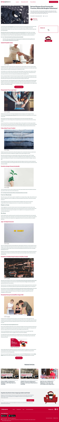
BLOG (9, 1)
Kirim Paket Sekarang (29, 409)
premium (21, 280)
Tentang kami (19, 409)
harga (19, 280)
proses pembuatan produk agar (16, 288)
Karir (23, 409)
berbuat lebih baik (22, 32)
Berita (14, 409)
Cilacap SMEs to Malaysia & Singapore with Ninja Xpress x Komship (8, 383)
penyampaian (8, 115)
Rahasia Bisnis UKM (24, 1)
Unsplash (8, 111)
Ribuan (5, 192)
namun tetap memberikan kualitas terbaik (29, 280)
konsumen (24, 288)
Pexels (8, 64)
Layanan (17, 1)
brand (2, 249)
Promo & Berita (33, 1)
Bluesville (11, 26)
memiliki (29, 288)
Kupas (5, 324)
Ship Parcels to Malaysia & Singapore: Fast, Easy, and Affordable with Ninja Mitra (47, 383)
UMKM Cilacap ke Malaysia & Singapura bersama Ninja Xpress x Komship (29, 383)
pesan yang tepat (13, 115)
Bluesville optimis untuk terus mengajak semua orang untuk (10, 32)
